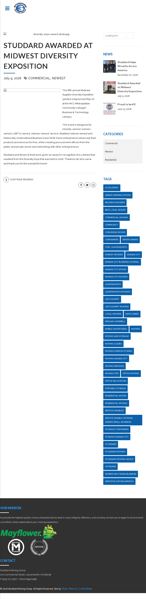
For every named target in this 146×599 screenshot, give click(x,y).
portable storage (115, 388)
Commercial (39, 78)
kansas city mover (115, 269)
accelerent (112, 187)
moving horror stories (118, 351)
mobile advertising (116, 329)
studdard (110, 444)
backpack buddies (115, 202)
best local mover (115, 210)
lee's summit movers (117, 306)
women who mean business (120, 474)
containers (111, 239)
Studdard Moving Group (119, 459)
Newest (59, 78)
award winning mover (118, 195)
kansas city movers (116, 276)
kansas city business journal (122, 262)
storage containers (117, 429)
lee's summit (112, 299)
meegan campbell (115, 321)
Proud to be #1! (127, 104)
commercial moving (116, 217)
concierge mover (115, 232)
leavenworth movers (117, 291)
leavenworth (113, 284)
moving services (114, 366)
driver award (130, 239)
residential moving (116, 403)
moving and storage (117, 336)
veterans (110, 466)
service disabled (114, 410)
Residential (110, 159)
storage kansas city (117, 437)
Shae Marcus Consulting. (77, 588)
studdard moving (115, 451)
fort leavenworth (116, 247)
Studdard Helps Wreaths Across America (127, 66)
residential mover (115, 395)
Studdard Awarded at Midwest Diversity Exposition (48, 55)
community (111, 224)
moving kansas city (116, 358)
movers (135, 329)
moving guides (113, 343)
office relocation (115, 381)
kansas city (133, 254)
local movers (113, 314)
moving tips (111, 373)
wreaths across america (119, 481)
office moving (131, 373)
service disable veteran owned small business (119, 420)
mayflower (132, 314)
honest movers (114, 254)
